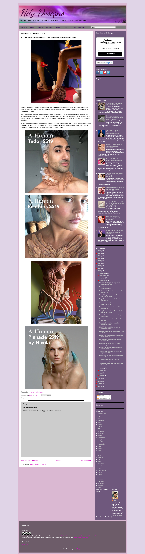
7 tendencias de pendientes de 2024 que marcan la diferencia (114, 175)
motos (100, 472)
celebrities (101, 433)
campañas (101, 431)
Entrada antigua (85, 460)
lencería (100, 457)
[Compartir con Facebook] (48, 395)
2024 (99, 256)
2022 (99, 261)
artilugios (101, 420)
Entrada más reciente (29, 460)
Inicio (58, 460)
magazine (101, 463)
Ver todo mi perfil (117, 515)
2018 (99, 271)
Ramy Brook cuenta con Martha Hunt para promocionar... (110, 311)
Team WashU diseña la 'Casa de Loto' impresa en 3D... (110, 352)
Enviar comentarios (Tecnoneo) (38, 464)
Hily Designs (42, 12)
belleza (100, 424)
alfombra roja (102, 413)
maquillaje (101, 466)
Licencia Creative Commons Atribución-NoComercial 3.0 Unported (75, 536)
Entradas (101, 395)
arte (28, 398)
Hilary (115, 500)
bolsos (100, 426)
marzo (102, 375)
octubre (102, 278)
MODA (32, 27)
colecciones (101, 437)
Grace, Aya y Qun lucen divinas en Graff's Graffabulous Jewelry (113, 132)
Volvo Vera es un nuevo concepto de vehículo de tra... (110, 287)
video (99, 487)
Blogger (78, 549)
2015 (99, 383)
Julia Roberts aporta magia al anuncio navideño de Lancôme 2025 (115, 189)
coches (100, 435)
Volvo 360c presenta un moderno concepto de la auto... (109, 295)
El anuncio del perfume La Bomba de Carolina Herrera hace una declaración (114, 160)
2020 (99, 266)
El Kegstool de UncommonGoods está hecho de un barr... (111, 356)
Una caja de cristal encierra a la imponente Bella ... (108, 323)
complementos (102, 440)
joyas (99, 455)
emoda (100, 448)
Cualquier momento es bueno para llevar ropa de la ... (110, 303)
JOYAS (58, 27)
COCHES (40, 27)
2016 (99, 381)
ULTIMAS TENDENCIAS (78, 27)
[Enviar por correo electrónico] (42, 395)
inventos (100, 453)
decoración (101, 444)
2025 (99, 253)
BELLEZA (66, 27)
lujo (99, 459)
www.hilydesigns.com (81, 537)
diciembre (103, 273)
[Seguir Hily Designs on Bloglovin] (104, 63)
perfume (100, 479)
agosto (102, 368)
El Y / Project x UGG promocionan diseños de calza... (109, 327)
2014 (99, 386)
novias (100, 474)
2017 (99, 378)
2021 (99, 263)
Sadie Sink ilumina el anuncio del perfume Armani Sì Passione (114, 218)
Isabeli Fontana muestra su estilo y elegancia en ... (110, 315)
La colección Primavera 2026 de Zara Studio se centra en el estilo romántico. (115, 203)
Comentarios (103, 398)
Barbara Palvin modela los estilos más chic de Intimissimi (114, 146)
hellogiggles (39, 392)
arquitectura (101, 416)
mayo (102, 370)
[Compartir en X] (46, 395)
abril (101, 373)
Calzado (100, 429)
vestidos (100, 485)
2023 (99, 258)
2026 (99, 251)
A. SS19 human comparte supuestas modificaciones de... (110, 348)
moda (36, 398)
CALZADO (49, 27)
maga (99, 461)
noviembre (103, 275)
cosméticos (101, 442)
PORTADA (24, 27)
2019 (99, 268)
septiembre (103, 280)
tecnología (101, 483)
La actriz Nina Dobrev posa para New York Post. (114, 104)
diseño (32, 398)
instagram (32, 392)
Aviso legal (25, 544)
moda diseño (102, 470)
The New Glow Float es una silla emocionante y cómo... (109, 360)
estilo (99, 450)
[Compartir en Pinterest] (50, 395)
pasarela (100, 477)
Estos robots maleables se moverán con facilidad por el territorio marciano (114, 117)
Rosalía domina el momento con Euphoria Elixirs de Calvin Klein (114, 232)
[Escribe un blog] (44, 395)
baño (99, 422)
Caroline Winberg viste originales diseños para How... (109, 283)
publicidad (101, 481)
